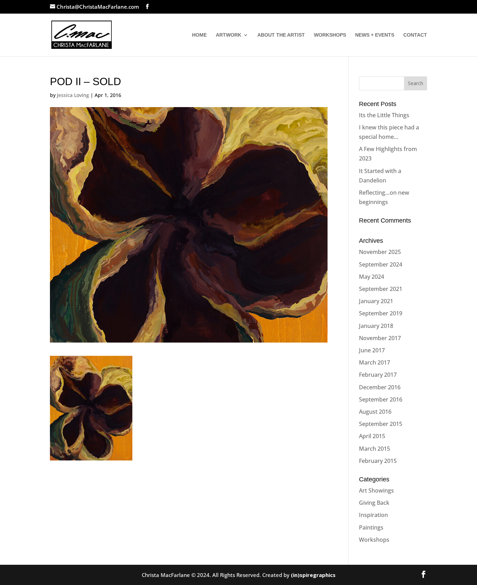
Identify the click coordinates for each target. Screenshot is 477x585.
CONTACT (415, 35)
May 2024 (371, 276)
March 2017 (374, 362)
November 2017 (380, 338)
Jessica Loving (73, 95)
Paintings (371, 527)
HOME (199, 35)
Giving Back (374, 503)
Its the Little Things (384, 115)
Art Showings (376, 490)
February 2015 (378, 461)
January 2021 (376, 301)
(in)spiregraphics (313, 574)
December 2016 (380, 387)
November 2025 (380, 252)
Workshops (374, 539)
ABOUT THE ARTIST (281, 35)
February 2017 (378, 374)
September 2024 (380, 264)
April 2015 (372, 436)
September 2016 (380, 399)
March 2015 (374, 448)
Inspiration (373, 515)
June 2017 (372, 350)
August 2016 (375, 411)
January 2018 (376, 326)
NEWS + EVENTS (374, 35)
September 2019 (380, 313)
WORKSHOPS (330, 35)
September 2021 (380, 289)
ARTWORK (228, 35)
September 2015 (380, 424)
